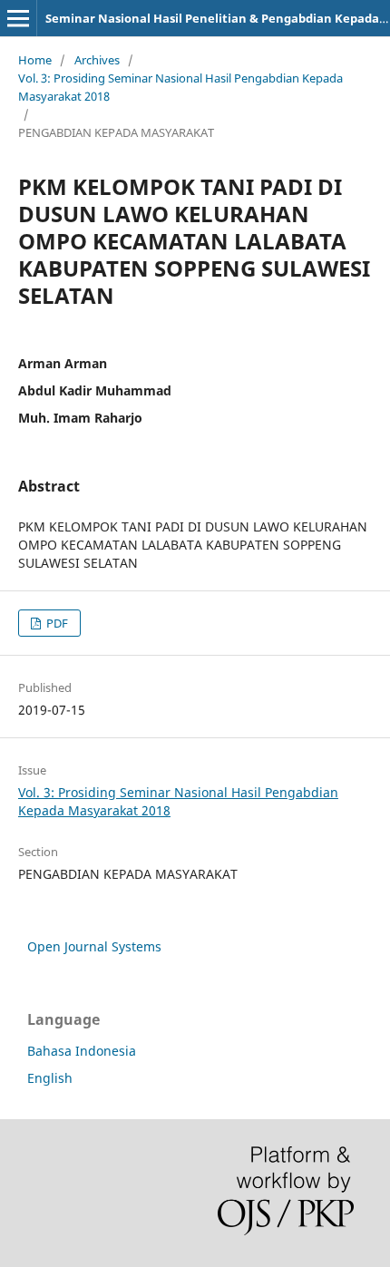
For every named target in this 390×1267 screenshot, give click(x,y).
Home (35, 60)
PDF (56, 623)
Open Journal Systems (94, 946)
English (50, 1078)
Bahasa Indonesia (81, 1050)
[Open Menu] (18, 18)
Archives (97, 60)
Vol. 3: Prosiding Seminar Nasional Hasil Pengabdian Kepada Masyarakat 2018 (180, 87)
